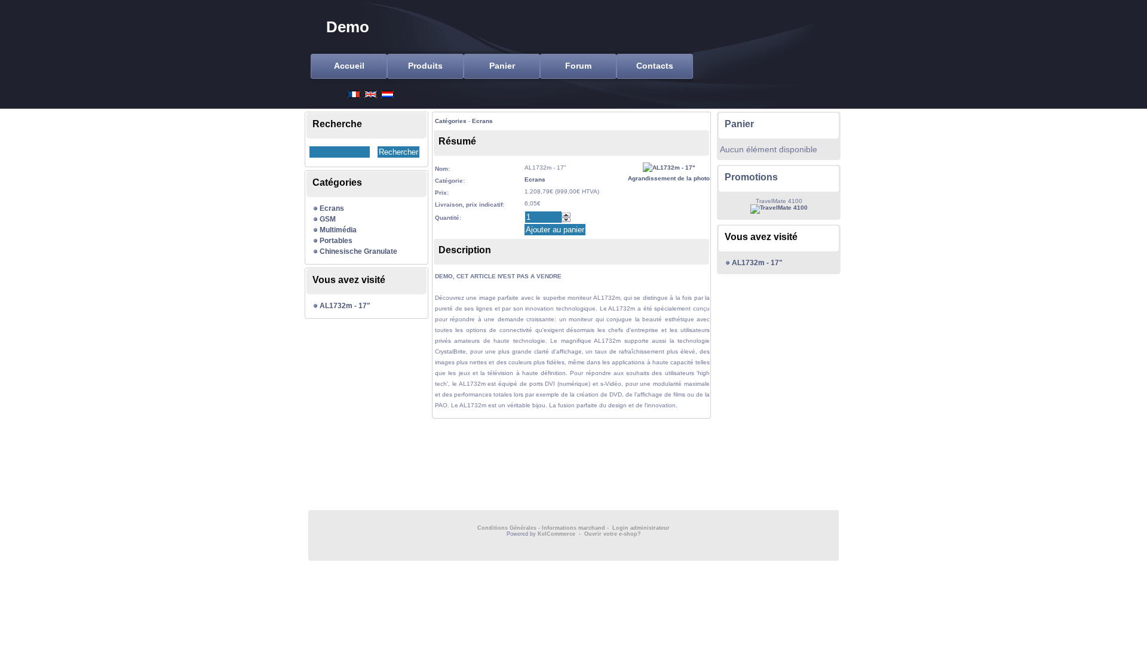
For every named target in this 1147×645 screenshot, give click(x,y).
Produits (425, 65)
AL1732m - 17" (345, 306)
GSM (328, 219)
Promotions (751, 177)
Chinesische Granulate (358, 251)
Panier (502, 65)
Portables (336, 240)
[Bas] (566, 219)
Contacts (654, 65)
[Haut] (566, 215)
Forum (578, 65)
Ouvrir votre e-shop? (612, 534)
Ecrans (332, 208)
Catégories (451, 121)
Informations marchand (573, 528)
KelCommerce (557, 534)
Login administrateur (641, 528)
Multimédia (338, 230)
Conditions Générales (506, 528)
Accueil (349, 65)
